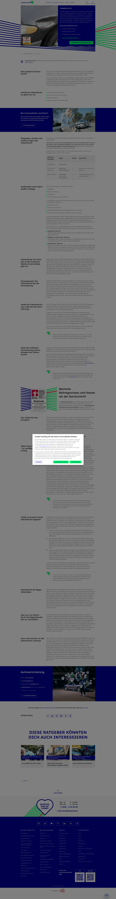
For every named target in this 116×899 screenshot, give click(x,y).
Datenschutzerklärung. (44, 446)
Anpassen (38, 462)
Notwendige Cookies (61, 462)
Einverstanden (75, 462)
